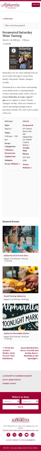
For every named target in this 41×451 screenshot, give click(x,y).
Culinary (9, 150)
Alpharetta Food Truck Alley (16, 255)
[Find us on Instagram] (14, 435)
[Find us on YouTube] (26, 435)
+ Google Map (26, 148)
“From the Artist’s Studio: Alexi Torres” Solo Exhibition (9, 353)
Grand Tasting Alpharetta (15, 296)
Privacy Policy (32, 448)
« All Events (8, 19)
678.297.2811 (7, 430)
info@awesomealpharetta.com (26, 430)
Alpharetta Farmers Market (17, 376)
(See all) (8, 44)
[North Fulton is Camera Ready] (32, 435)
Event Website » (12, 164)
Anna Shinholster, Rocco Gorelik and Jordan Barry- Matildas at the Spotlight (29, 353)
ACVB (8, 440)
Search (20, 407)
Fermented (28, 125)
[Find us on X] (20, 435)
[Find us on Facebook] (8, 435)
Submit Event (9, 383)
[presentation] (20, 239)
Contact (15, 440)
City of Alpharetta (28, 440)
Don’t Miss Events (12, 380)
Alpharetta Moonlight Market (16, 333)
